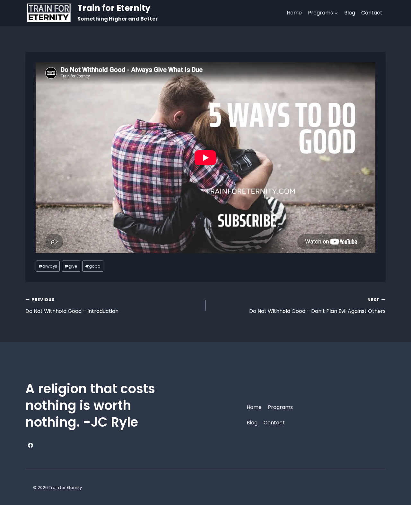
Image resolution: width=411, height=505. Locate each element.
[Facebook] (30, 445)
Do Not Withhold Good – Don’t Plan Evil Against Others (317, 306)
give (71, 266)
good (93, 266)
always (48, 266)
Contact (371, 12)
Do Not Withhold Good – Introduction (71, 306)
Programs (280, 407)
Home (294, 12)
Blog (349, 12)
